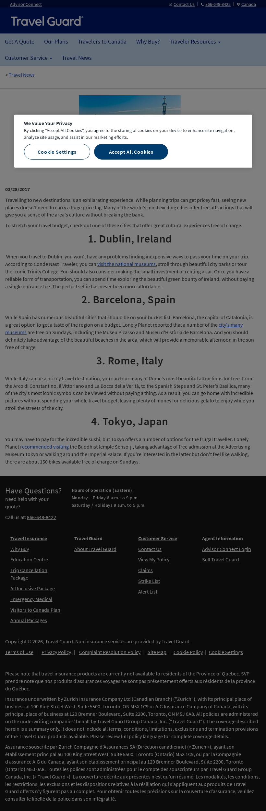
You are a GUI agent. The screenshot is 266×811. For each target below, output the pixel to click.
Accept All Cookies (131, 151)
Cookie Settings (57, 151)
